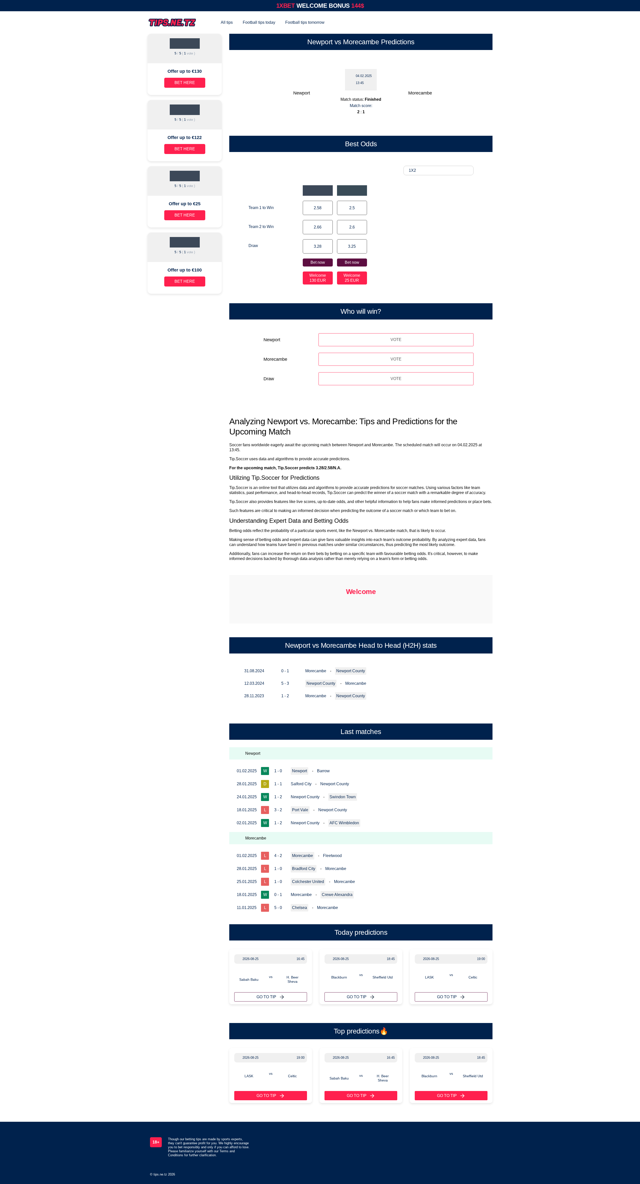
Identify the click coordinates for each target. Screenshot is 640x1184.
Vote (396, 340)
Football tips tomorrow (304, 22)
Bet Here (184, 82)
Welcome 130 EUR (317, 277)
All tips (227, 22)
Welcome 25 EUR (352, 277)
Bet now (317, 262)
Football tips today (259, 22)
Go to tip (266, 997)
